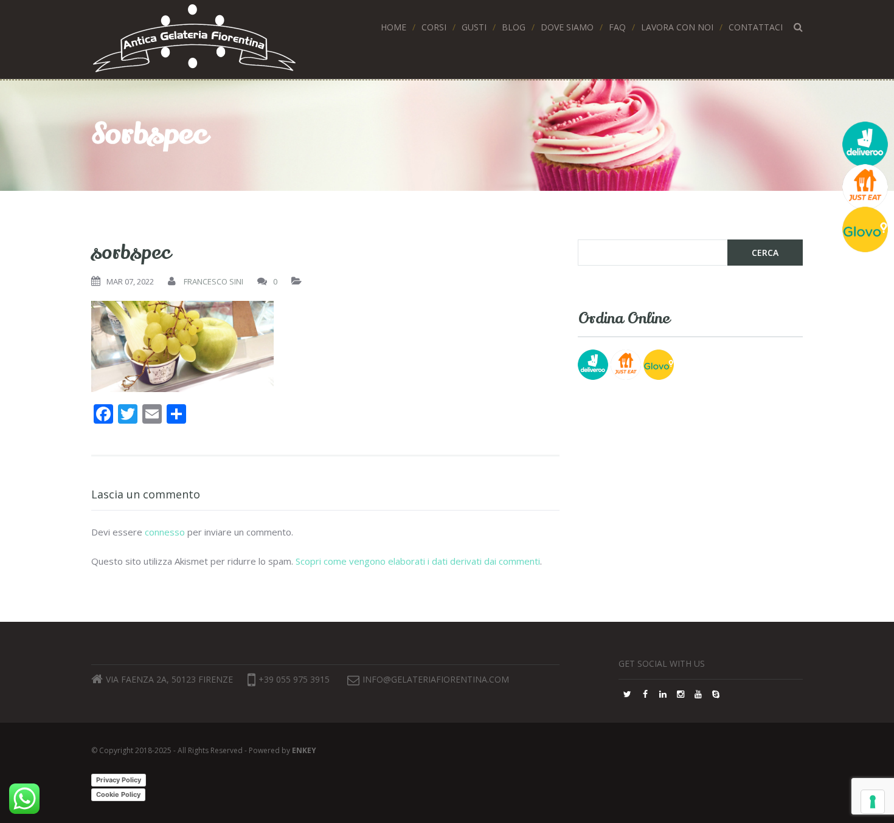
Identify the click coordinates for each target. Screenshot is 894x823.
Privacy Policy (118, 780)
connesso (165, 532)
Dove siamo (567, 27)
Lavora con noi (677, 27)
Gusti (474, 27)
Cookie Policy (118, 794)
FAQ (617, 27)
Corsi (433, 27)
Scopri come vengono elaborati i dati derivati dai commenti (418, 561)
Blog (513, 27)
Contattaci (756, 27)
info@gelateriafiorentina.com (435, 679)
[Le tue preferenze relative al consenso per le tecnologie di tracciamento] (872, 801)
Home (393, 27)
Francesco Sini (213, 281)
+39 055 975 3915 (294, 679)
